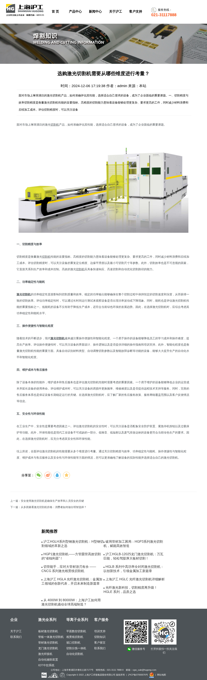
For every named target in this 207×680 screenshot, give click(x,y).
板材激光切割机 (48, 631)
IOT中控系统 (46, 665)
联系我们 (16, 636)
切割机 (55, 124)
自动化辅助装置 (48, 659)
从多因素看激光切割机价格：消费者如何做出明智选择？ (54, 507)
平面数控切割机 (76, 631)
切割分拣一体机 (76, 648)
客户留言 (100, 642)
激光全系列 (47, 620)
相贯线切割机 (74, 636)
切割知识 (100, 636)
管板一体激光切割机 (51, 636)
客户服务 (101, 620)
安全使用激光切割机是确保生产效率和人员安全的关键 (52, 501)
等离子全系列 (77, 620)
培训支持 (100, 631)
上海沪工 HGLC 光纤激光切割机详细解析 (135, 579)
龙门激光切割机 (48, 648)
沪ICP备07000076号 (138, 675)
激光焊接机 (45, 653)
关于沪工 (16, 631)
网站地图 (161, 675)
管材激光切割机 (48, 642)
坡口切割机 (73, 642)
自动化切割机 (74, 653)
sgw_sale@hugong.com (144, 670)
